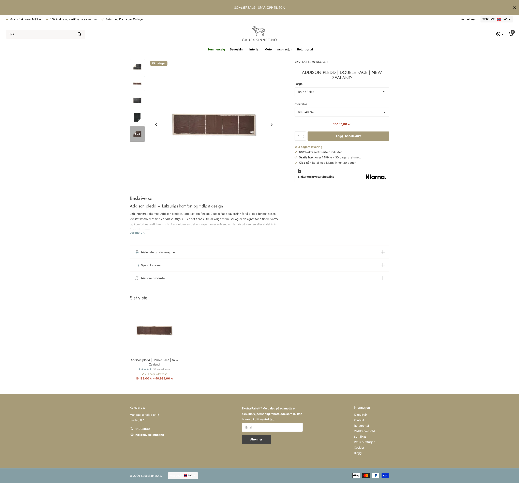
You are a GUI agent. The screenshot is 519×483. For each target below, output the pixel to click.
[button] (155, 124)
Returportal (305, 49)
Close (514, 7)
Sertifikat (360, 436)
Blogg (358, 453)
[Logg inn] (500, 34)
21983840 (142, 429)
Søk (79, 34)
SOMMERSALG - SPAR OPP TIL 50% (259, 7)
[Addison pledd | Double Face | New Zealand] (154, 330)
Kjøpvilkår (360, 414)
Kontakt (359, 420)
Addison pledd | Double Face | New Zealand (154, 362)
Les (136, 232)
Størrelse (301, 104)
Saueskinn (237, 49)
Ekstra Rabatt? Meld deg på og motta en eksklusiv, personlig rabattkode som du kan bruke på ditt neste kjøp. (272, 414)
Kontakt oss (468, 19)
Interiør (254, 49)
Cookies (359, 447)
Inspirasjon (284, 49)
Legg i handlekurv (348, 136)
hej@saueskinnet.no (149, 434)
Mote (268, 49)
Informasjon (362, 407)
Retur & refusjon (364, 442)
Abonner (256, 439)
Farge (298, 83)
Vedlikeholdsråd (364, 431)
